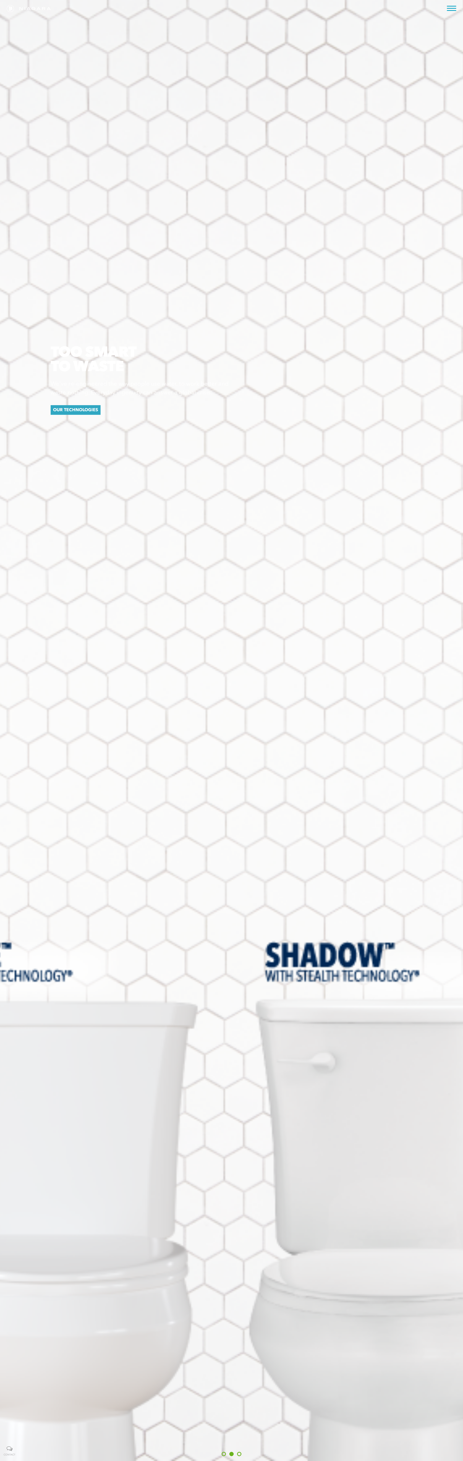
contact (9, 1454)
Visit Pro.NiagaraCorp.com (231, 171)
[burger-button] (451, 8)
